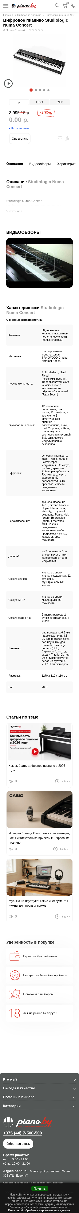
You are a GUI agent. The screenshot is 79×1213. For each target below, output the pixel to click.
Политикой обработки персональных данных (39, 1210)
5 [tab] (48, 90)
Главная (8, 15)
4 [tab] (44, 90)
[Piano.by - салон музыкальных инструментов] (23, 5)
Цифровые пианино (29, 15)
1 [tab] (30, 90)
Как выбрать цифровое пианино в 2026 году (37, 768)
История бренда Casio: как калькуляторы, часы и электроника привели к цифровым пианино (39, 837)
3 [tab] (40, 90)
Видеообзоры (40, 164)
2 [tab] (35, 90)
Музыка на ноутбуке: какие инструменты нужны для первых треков (38, 903)
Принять (39, 1188)
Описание (14, 164)
